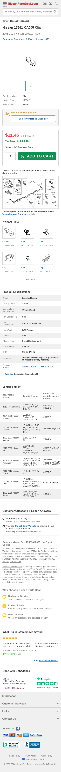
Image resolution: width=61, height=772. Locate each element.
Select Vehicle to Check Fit (33, 118)
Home (5, 21)
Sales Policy (14, 756)
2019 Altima (15, 561)
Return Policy (47, 366)
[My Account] (51, 3)
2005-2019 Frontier (35, 559)
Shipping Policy (29, 366)
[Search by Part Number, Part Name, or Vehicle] (55, 12)
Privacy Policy (46, 756)
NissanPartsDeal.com (12, 567)
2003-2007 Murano (17, 559)
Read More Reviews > (48, 660)
